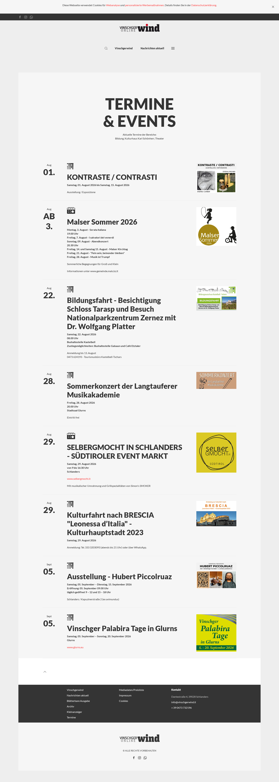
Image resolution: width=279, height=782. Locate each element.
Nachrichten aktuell (152, 48)
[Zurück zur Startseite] (139, 28)
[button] (106, 48)
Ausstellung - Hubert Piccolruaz (119, 576)
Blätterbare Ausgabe (78, 700)
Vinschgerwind (75, 689)
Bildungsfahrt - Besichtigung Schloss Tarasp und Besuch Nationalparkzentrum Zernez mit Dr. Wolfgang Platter (121, 313)
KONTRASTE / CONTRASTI (112, 177)
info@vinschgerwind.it (183, 702)
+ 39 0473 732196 (181, 707)
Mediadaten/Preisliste (131, 689)
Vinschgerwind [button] (124, 48)
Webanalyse (113, 5)
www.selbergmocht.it (79, 478)
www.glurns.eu (75, 647)
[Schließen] (273, 7)
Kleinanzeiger (74, 711)
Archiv (70, 706)
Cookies (123, 700)
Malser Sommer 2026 (102, 221)
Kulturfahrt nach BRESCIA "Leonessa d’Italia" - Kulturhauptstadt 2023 (110, 524)
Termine (71, 717)
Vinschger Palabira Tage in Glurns (122, 628)
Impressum (125, 695)
